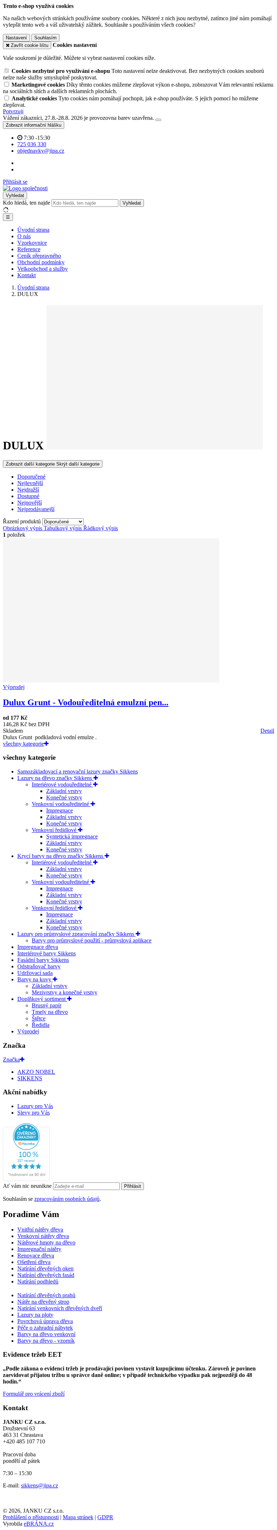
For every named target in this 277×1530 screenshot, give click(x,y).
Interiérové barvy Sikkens (46, 953)
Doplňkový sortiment (42, 999)
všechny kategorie (23, 744)
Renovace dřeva (35, 1255)
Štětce (38, 1018)
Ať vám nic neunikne (28, 1186)
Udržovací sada (35, 973)
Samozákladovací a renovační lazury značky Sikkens (77, 771)
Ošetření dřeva (33, 1262)
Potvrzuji (13, 111)
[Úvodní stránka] (25, 188)
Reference (28, 249)
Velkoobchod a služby (42, 269)
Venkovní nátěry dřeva (43, 1236)
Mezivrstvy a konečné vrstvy (64, 992)
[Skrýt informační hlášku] (158, 120)
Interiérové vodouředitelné (62, 784)
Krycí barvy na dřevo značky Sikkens (61, 856)
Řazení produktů (22, 521)
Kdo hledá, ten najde (26, 203)
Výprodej (28, 1031)
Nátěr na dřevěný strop (43, 1302)
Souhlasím (45, 37)
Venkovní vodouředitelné (61, 804)
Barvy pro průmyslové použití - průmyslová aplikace (91, 940)
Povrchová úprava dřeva (45, 1321)
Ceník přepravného (39, 256)
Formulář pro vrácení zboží (34, 1394)
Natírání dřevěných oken (45, 1268)
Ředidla (40, 1025)
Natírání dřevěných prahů (46, 1295)
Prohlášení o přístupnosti (31, 1517)
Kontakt (26, 275)
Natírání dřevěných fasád (45, 1275)
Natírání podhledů (37, 1281)
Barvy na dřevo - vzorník (46, 1341)
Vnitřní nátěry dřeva (40, 1229)
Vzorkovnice (32, 243)
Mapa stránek (78, 1517)
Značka (11, 1059)
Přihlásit (132, 1186)
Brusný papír (46, 1005)
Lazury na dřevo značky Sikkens (55, 778)
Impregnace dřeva (37, 947)
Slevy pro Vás (33, 1113)
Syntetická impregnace (72, 836)
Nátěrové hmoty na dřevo (46, 1242)
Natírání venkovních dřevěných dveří (59, 1308)
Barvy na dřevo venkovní (46, 1334)
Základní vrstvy (64, 791)
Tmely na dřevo (50, 1012)
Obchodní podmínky (41, 262)
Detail (267, 731)
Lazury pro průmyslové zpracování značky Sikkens (76, 934)
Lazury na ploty (35, 1315)
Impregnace (59, 810)
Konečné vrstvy (64, 797)
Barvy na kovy (35, 979)
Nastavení (16, 37)
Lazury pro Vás (35, 1106)
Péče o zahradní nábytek (45, 1328)
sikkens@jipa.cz (39, 1485)
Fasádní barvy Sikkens (43, 960)
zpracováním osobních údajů (67, 1199)
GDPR (105, 1517)
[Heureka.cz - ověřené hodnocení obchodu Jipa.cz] (26, 1179)
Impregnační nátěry (39, 1249)
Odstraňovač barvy (39, 966)
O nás (24, 236)
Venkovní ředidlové (55, 830)
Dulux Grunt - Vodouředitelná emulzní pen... (85, 702)
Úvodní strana (33, 230)
